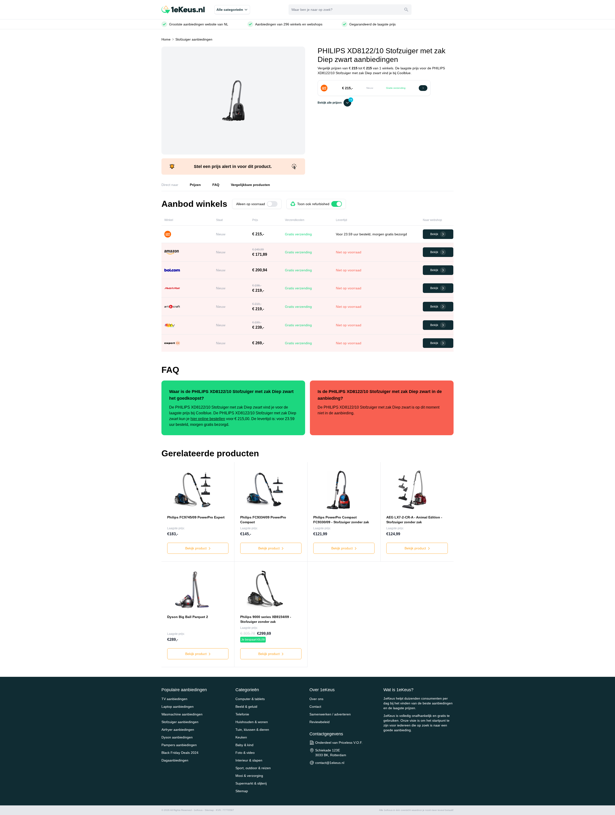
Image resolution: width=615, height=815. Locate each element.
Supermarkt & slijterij (251, 783)
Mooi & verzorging (249, 776)
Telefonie (242, 714)
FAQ (215, 185)
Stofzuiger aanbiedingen (193, 39)
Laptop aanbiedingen (177, 706)
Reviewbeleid (319, 722)
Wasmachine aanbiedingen (182, 714)
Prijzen (195, 185)
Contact (315, 706)
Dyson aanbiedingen (177, 737)
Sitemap (241, 791)
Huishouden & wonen (251, 722)
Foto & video (245, 753)
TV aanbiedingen (174, 699)
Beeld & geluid (246, 706)
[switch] (272, 204)
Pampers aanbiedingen (179, 745)
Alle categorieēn (229, 10)
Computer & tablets (250, 699)
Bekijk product (196, 548)
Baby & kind (244, 745)
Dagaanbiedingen (174, 760)
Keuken (241, 737)
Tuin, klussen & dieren (252, 730)
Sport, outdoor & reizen (253, 768)
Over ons (316, 699)
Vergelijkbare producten (250, 185)
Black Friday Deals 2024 (179, 753)
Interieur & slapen (248, 760)
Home (166, 39)
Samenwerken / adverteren (330, 714)
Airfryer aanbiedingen (177, 730)
